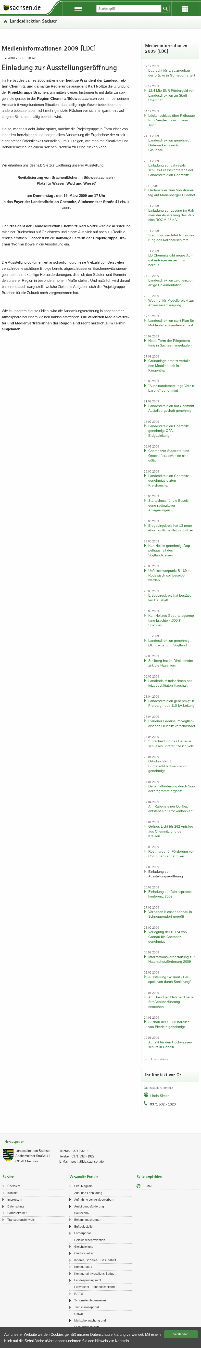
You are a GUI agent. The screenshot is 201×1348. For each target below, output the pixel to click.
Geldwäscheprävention (89, 1240)
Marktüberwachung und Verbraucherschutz (90, 1324)
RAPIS (78, 1294)
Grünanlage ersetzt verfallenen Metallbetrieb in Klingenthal (170, 365)
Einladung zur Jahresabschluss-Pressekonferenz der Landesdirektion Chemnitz (170, 170)
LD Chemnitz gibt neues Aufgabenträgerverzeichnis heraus (170, 260)
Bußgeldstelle (83, 1226)
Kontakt (12, 1193)
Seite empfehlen (149, 1177)
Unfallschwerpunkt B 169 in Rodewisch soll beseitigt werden (169, 575)
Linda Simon (160, 1096)
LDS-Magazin (83, 1186)
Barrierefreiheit (17, 1213)
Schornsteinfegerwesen (90, 1300)
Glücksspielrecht (85, 1253)
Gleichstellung (83, 1246)
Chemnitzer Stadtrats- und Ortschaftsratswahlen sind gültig (168, 455)
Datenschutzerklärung (108, 1334)
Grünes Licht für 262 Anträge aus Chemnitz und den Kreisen (170, 831)
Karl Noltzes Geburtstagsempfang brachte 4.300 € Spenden (171, 620)
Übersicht (13, 1186)
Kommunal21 (83, 1267)
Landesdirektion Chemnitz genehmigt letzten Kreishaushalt (168, 480)
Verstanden (180, 1334)
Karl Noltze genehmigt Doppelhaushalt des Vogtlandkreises (169, 550)
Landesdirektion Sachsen (34, 21)
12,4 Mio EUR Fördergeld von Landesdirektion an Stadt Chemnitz (171, 95)
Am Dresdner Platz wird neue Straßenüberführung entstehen (171, 1002)
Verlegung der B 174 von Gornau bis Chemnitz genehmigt (167, 936)
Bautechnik (81, 1213)
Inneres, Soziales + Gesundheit (95, 1260)
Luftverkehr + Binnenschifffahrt (94, 1287)
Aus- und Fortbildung (88, 1193)
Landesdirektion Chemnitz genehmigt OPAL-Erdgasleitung (168, 430)
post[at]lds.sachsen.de (87, 1161)
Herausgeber (14, 1142)
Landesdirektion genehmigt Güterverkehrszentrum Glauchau (169, 145)
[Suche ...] (165, 9)
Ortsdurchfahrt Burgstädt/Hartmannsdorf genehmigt (168, 766)
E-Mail (148, 1186)
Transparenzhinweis (21, 1219)
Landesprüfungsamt (87, 1280)
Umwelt (79, 1314)
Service (8, 1177)
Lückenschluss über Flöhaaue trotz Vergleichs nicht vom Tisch (171, 120)
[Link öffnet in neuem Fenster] (22, 10)
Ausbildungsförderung (89, 1206)
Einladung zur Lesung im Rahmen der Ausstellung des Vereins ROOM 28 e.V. (171, 215)
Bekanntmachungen (87, 1219)
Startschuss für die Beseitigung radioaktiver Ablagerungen (169, 505)
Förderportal (82, 1233)
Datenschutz (15, 1206)
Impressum (14, 1199)
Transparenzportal (86, 1307)
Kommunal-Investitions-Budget (94, 1273)
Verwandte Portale (84, 1177)
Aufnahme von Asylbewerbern (94, 1199)
